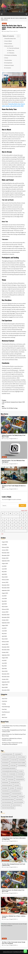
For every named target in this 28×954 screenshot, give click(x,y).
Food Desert (4, 788)
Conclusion (8, 67)
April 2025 (4, 574)
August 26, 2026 (13, 463)
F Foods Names (10, 779)
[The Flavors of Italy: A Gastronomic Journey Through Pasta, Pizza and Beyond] (14, 931)
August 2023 (5, 625)
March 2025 (5, 577)
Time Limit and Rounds (14, 48)
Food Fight (21, 796)
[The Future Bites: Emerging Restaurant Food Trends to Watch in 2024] (14, 853)
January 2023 (5, 644)
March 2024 (5, 606)
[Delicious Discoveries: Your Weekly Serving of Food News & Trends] (14, 425)
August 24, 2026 (13, 489)
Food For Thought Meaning (8, 807)
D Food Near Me (5, 762)
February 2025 (5, 579)
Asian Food (4, 698)
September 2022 (6, 655)
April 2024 (4, 603)
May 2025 (4, 571)
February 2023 (5, 641)
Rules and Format (9, 46)
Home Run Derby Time (10, 38)
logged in (10, 499)
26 (10, 528)
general (3, 714)
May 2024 (4, 601)
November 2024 (5, 587)
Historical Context (9, 65)
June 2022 (4, 663)
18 (6, 525)
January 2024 (5, 612)
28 (17, 528)
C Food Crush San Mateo (7, 754)
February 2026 (5, 547)
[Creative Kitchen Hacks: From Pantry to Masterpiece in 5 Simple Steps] (14, 827)
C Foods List (4, 757)
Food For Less (19, 799)
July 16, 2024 (13, 31)
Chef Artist (4, 701)
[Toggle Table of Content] (17, 36)
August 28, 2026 (13, 438)
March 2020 (5, 687)
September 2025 (6, 560)
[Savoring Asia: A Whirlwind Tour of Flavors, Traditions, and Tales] (14, 905)
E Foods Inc (4, 773)
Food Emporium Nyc (15, 790)
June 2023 (4, 630)
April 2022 (4, 668)
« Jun (2, 533)
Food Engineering (6, 793)
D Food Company (21, 757)
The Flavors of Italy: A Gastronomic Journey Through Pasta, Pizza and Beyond (12, 743)
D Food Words (5, 765)
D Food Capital (12, 757)
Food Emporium (5, 790)
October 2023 (5, 620)
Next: (9, 407)
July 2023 (4, 628)
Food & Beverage (6, 706)
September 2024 (6, 590)
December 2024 (5, 585)
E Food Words (20, 773)
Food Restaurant (6, 712)
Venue (6, 57)
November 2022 (5, 649)
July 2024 (4, 595)
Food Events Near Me (16, 793)
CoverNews (15, 951)
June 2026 (4, 544)
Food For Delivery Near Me (8, 799)
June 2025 (4, 568)
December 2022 (5, 647)
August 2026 (5, 542)
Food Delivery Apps (14, 782)
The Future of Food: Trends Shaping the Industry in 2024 (13, 486)
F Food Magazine (19, 776)
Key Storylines (8, 60)
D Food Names (22, 759)
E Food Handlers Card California (9, 771)
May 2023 (4, 633)
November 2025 (5, 555)
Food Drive (11, 788)
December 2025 (5, 552)
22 (21, 525)
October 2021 (5, 679)
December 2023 (5, 614)
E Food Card (13, 765)
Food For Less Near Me (7, 802)
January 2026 (5, 550)
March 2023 (5, 638)
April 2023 (4, 636)
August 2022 (5, 657)
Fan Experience (8, 62)
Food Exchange (5, 796)
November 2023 (5, 617)
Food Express (14, 796)
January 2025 (5, 582)
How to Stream (8, 43)
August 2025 (5, 563)
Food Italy (4, 709)
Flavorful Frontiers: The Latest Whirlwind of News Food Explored (13, 461)
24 (2, 528)
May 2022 (4, 665)
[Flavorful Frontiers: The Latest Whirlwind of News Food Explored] (14, 450)
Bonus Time (11, 50)
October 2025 (5, 558)
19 (10, 525)
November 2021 (5, 676)
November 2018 (5, 690)
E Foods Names (12, 773)
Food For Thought (16, 805)
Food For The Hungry (18, 802)
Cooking (4, 704)
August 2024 (5, 593)
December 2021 (5, 673)
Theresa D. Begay (6, 31)
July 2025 (4, 566)
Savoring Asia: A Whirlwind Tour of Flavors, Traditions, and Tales (12, 739)
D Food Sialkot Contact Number (18, 762)
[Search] (26, 14)
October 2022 (5, 652)
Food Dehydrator (20, 779)
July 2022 (4, 660)
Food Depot (17, 785)
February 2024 (5, 609)
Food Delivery (5, 782)
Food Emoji (18, 788)
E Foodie (21, 771)
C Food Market (18, 754)
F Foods (3, 779)
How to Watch (8, 41)
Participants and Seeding (11, 55)
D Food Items (14, 759)
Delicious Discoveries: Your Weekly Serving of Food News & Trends (13, 436)
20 (14, 525)
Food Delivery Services (7, 785)
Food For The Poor (6, 805)
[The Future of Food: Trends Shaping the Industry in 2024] (14, 475)
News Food (4, 23)
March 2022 (5, 671)
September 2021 (6, 682)
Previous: (13, 402)
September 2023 (6, 622)
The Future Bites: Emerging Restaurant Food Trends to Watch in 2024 (14, 730)
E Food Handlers (21, 765)
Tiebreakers (11, 52)
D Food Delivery (5, 759)
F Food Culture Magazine (7, 776)
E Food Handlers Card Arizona (9, 768)
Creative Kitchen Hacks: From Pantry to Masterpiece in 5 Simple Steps (14, 726)
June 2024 (4, 598)
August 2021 (5, 684)
